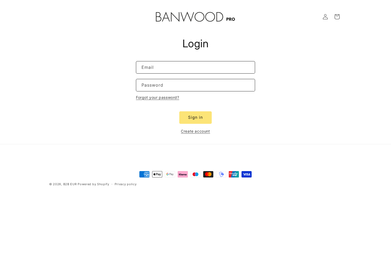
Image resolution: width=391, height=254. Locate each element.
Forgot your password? (157, 97)
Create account (195, 131)
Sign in (195, 117)
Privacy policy (126, 184)
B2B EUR (70, 184)
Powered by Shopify (93, 184)
